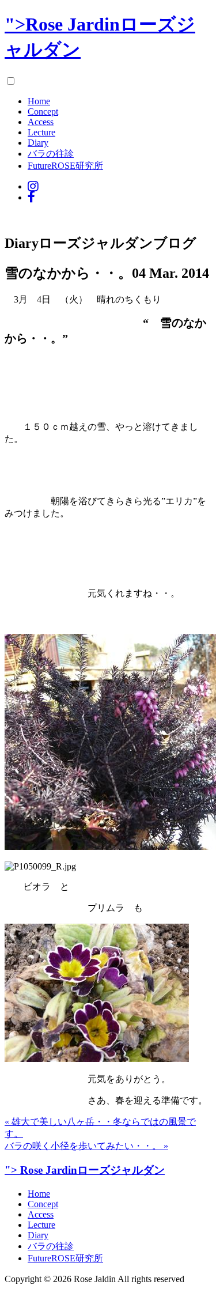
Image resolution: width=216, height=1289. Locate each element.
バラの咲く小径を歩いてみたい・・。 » (86, 1146)
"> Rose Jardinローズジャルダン (85, 1170)
